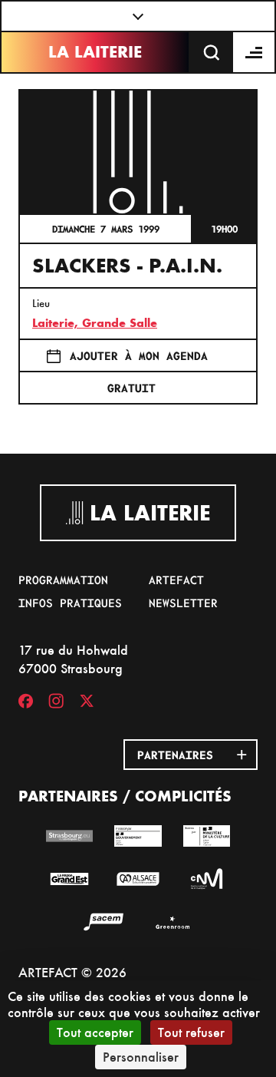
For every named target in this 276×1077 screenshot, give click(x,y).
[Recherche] (211, 52)
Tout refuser (191, 1032)
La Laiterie (95, 51)
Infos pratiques (70, 602)
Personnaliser (141, 1057)
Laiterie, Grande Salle (94, 323)
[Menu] (254, 52)
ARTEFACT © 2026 (72, 972)
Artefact (176, 579)
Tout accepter (95, 1032)
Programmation (63, 579)
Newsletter (183, 602)
